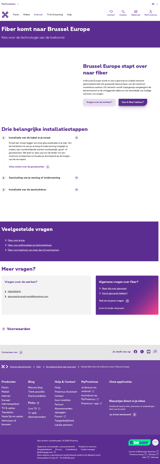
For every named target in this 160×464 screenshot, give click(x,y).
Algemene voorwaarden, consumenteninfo (56, 447)
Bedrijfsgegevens (45, 452)
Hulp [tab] (69, 15)
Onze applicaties (120, 382)
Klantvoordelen (37, 396)
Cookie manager (88, 449)
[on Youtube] (148, 351)
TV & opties (8, 408)
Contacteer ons (10, 352)
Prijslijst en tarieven (87, 447)
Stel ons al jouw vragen (111, 301)
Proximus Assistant (66, 392)
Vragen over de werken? (99, 102)
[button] (155, 4)
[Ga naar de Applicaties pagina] (112, 388)
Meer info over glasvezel (114, 288)
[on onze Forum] (155, 351)
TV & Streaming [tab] (55, 15)
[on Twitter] (142, 351)
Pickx (32, 403)
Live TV (33, 408)
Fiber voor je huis (16, 240)
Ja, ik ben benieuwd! (120, 415)
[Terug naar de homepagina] (5, 14)
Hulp (57, 387)
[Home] (3, 366)
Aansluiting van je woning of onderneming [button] (34, 178)
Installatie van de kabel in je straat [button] (29, 137)
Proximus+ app (90, 403)
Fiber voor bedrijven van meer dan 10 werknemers (33, 250)
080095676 (14, 292)
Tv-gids (32, 413)
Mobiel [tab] (26, 15)
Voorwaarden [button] (18, 329)
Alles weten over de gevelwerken (26, 167)
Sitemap (154, 457)
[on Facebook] (136, 351)
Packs (5, 387)
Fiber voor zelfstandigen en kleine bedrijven (30, 245)
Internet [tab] (38, 15)
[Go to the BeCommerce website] (143, 443)
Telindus (152, 454)
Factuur (59, 404)
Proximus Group (137, 454)
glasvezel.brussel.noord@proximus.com (28, 296)
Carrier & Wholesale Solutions (142, 452)
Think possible (36, 392)
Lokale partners (64, 425)
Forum (59, 416)
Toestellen (7, 412)
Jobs (144, 457)
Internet (6, 396)
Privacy (58, 449)
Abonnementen (37, 417)
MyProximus (89, 382)
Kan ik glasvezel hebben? (115, 293)
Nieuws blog (35, 387)
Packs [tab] (16, 15)
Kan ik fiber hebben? (133, 102)
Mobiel (5, 392)
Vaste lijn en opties (12, 416)
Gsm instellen (63, 400)
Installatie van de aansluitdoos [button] (27, 189)
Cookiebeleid (71, 449)
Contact (59, 396)
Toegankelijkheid (64, 420)
